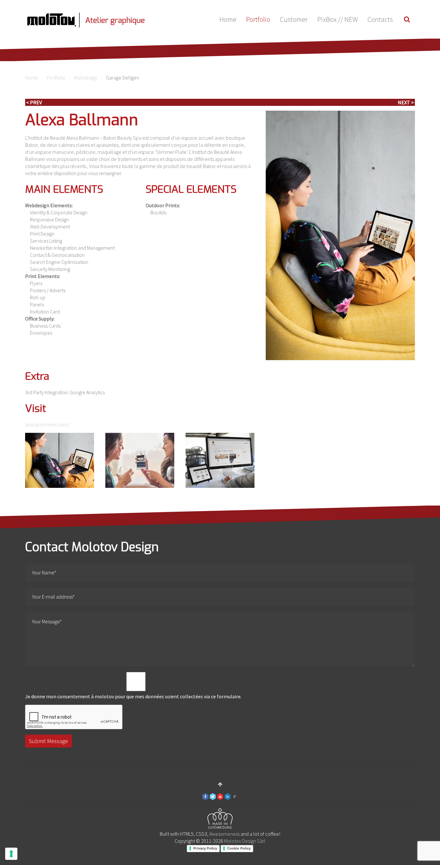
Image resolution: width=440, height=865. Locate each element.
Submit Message (48, 741)
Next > (406, 102)
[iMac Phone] (59, 460)
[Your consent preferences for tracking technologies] (11, 854)
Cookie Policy (239, 848)
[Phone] (139, 460)
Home (227, 19)
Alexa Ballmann (81, 120)
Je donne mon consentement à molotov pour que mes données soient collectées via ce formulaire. (133, 696)
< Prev (34, 102)
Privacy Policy (205, 848)
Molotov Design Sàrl (244, 841)
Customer (294, 19)
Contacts (380, 19)
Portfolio (258, 19)
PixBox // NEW (337, 19)
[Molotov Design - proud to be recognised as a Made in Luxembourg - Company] (220, 819)
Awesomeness (224, 834)
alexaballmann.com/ (47, 424)
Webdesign (85, 77)
